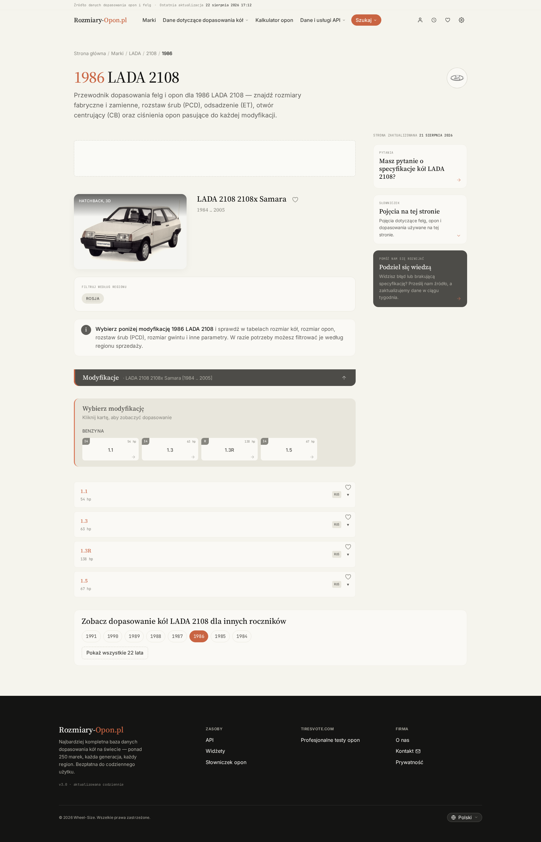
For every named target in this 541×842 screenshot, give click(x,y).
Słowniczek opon (226, 762)
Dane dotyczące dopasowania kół (203, 20)
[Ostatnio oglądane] (434, 20)
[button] (215, 377)
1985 (220, 636)
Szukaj (364, 20)
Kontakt (405, 751)
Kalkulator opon (274, 20)
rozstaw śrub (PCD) (171, 105)
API (210, 740)
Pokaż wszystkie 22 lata (114, 652)
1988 (155, 636)
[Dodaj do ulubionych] (295, 199)
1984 (241, 636)
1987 (177, 636)
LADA (135, 53)
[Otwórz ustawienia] (461, 20)
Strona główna (90, 53)
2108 (151, 53)
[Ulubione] (447, 20)
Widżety (215, 751)
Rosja (93, 298)
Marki (149, 20)
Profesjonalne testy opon (330, 740)
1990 (112, 636)
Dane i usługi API (320, 20)
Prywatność (409, 762)
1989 (134, 636)
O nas (402, 740)
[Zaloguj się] (420, 20)
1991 (91, 636)
